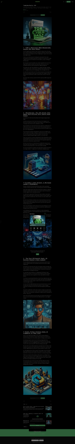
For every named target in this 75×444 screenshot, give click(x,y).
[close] (45, 213)
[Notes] (41, 228)
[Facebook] (34, 228)
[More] (44, 228)
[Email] (37, 228)
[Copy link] (31, 228)
